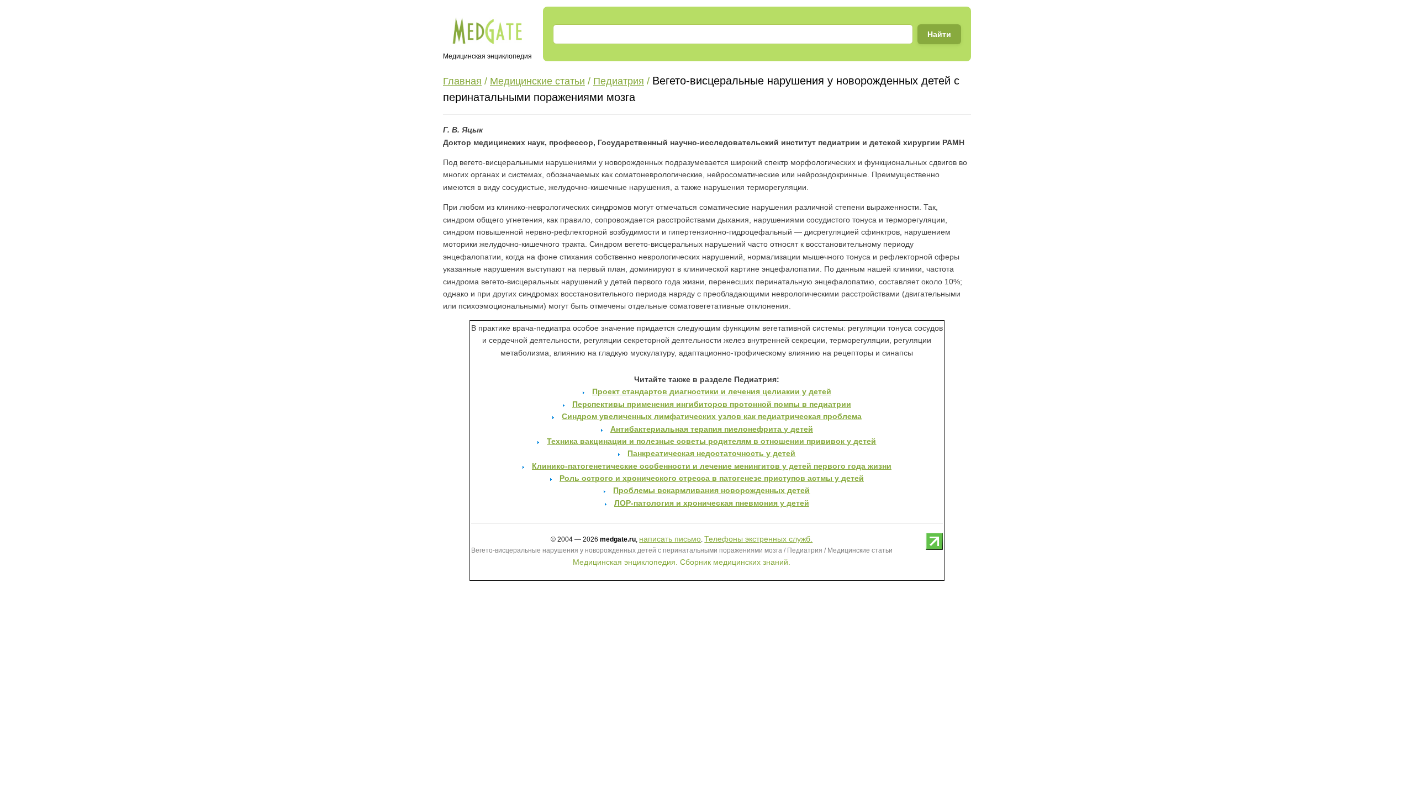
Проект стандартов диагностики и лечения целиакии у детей (711, 391)
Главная (462, 81)
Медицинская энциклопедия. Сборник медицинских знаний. (681, 562)
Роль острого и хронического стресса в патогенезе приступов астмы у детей (712, 478)
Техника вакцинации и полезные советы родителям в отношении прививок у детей (711, 441)
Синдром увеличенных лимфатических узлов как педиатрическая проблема (712, 416)
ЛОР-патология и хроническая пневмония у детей (711, 503)
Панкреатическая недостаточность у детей (711, 453)
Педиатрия (618, 81)
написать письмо (670, 538)
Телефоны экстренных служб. (758, 538)
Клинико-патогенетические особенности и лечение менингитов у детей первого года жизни (711, 466)
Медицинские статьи (537, 81)
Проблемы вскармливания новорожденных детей (711, 490)
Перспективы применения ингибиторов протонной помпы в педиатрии (711, 404)
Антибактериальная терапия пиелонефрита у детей (711, 429)
